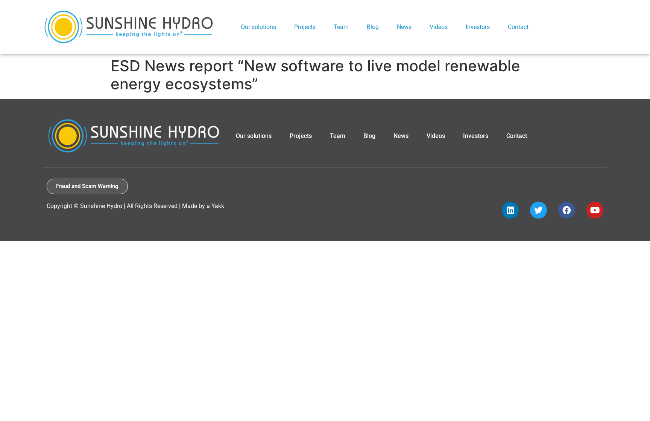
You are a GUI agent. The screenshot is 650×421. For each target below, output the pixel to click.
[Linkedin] (510, 210)
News (401, 135)
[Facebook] (566, 210)
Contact (516, 135)
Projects (301, 135)
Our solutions (254, 135)
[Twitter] (538, 210)
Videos (436, 135)
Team (337, 135)
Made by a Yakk (203, 206)
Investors (475, 135)
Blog (369, 135)
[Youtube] (594, 210)
